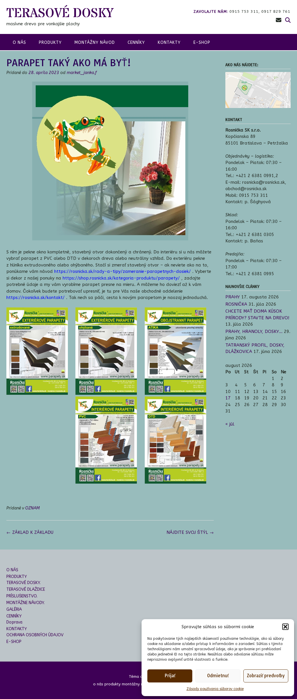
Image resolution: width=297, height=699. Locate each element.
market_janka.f (82, 72)
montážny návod (95, 42)
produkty (50, 42)
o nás (19, 42)
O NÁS (12, 570)
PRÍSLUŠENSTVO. (21, 596)
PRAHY (232, 297)
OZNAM (32, 508)
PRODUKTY (16, 576)
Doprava (14, 622)
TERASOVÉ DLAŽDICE (25, 589)
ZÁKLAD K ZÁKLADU (29, 532)
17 (228, 398)
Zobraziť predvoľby (266, 675)
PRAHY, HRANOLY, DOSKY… (253, 331)
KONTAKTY (169, 42)
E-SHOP (201, 42)
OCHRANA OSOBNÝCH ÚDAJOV (35, 635)
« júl (229, 424)
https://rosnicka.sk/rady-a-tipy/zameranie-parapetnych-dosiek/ (122, 271)
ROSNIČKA (236, 304)
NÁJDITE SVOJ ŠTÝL (190, 532)
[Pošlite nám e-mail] (278, 20)
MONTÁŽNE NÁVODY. (25, 602)
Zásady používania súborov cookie (215, 689)
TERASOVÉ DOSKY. (23, 582)
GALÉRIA (14, 609)
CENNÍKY (136, 42)
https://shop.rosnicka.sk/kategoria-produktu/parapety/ (121, 278)
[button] (285, 627)
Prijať (169, 675)
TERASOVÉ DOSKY (59, 13)
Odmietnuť (218, 675)
